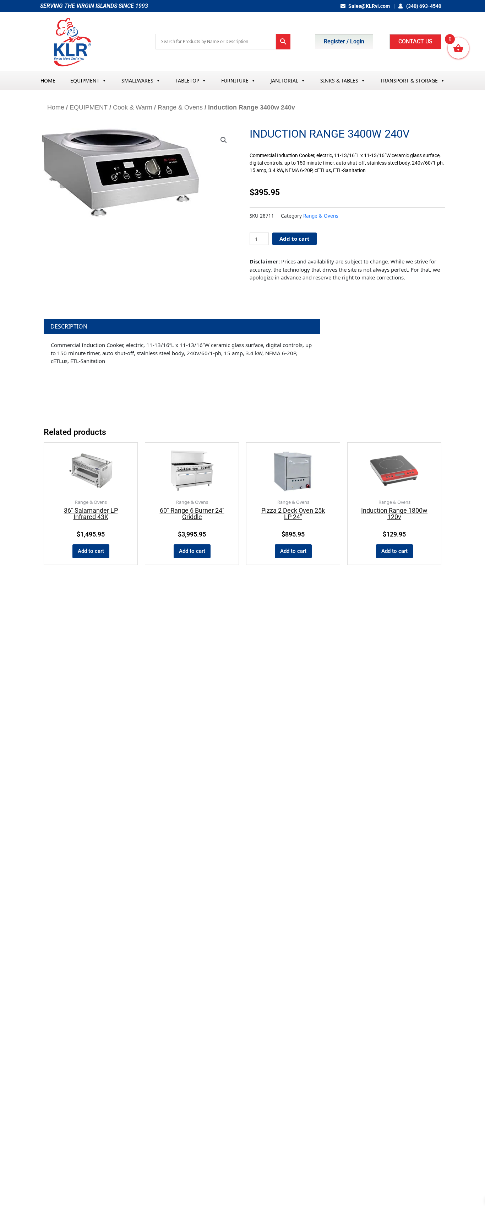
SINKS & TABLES (339, 80)
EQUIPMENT (84, 80)
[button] (223, 140)
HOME (47, 80)
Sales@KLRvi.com (369, 6)
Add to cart (294, 238)
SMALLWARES (137, 80)
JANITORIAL (284, 80)
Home (55, 107)
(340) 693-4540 (423, 6)
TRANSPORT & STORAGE (409, 80)
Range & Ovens (180, 107)
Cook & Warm (132, 107)
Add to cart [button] (91, 551)
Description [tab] (68, 326)
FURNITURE (235, 80)
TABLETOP (187, 80)
